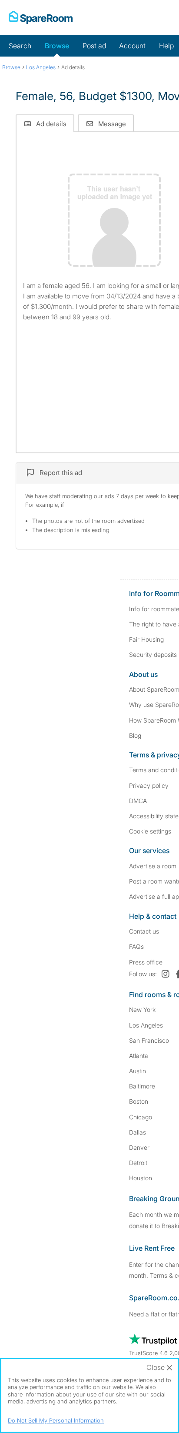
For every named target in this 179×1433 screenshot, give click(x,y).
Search (20, 45)
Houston (140, 1178)
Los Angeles (146, 1025)
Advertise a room (152, 866)
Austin (137, 1071)
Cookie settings (150, 831)
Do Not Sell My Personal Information (56, 1420)
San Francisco (149, 1040)
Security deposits (153, 654)
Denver (139, 1147)
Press (145, 962)
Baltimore (142, 1086)
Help (166, 45)
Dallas (137, 1132)
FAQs (136, 946)
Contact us (144, 931)
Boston (138, 1101)
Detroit (138, 1162)
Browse (57, 45)
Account (132, 45)
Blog (135, 735)
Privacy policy (149, 785)
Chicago (140, 1117)
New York (142, 1009)
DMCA (138, 800)
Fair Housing (146, 639)
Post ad (94, 45)
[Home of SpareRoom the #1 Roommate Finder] (41, 17)
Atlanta (138, 1055)
